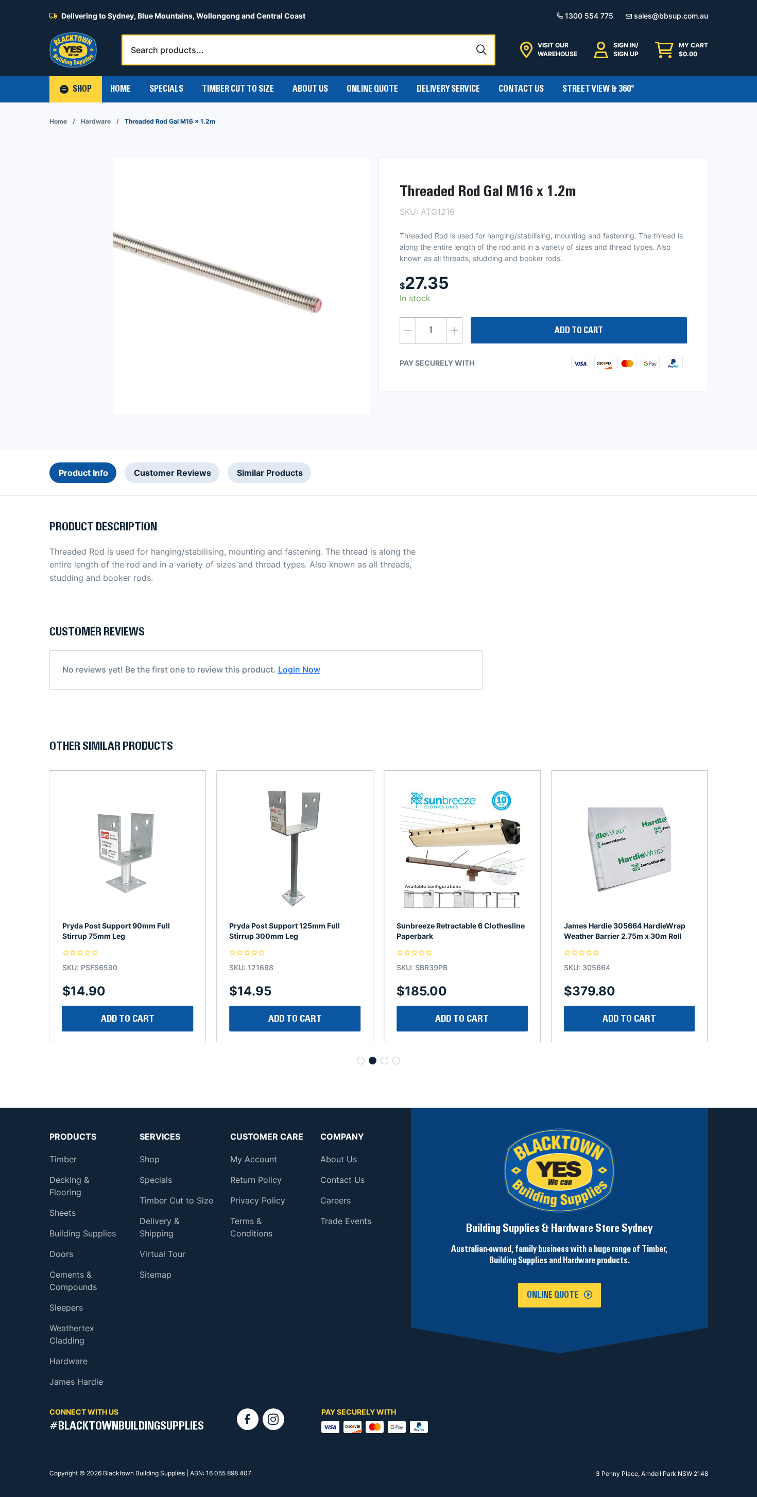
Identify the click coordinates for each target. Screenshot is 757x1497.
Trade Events (345, 1221)
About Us (310, 89)
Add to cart (579, 330)
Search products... (167, 50)
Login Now (299, 669)
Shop (150, 1159)
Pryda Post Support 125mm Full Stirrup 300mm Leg (117, 930)
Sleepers (66, 1307)
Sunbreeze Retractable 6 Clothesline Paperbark (293, 930)
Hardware (96, 121)
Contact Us (521, 89)
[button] (75, 89)
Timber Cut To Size (238, 89)
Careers (335, 1200)
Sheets (62, 1213)
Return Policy (256, 1180)
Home (120, 89)
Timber (63, 1159)
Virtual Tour (162, 1254)
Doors (61, 1254)
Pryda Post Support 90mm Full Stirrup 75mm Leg (618, 930)
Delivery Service (448, 89)
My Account (253, 1159)
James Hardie (76, 1381)
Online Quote (372, 89)
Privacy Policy (257, 1200)
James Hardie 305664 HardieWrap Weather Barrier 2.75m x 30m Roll (457, 930)
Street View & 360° (598, 89)
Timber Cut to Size (176, 1200)
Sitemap (155, 1274)
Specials (166, 89)
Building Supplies (82, 1233)
